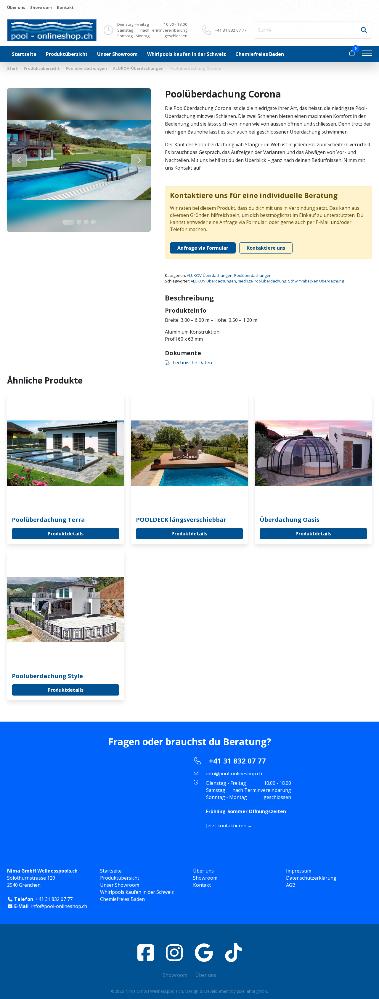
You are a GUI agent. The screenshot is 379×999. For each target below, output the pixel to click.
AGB (291, 885)
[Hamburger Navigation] (367, 54)
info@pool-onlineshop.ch (234, 773)
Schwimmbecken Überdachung (316, 281)
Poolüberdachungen (86, 68)
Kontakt (65, 7)
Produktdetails (65, 533)
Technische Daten (192, 362)
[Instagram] (174, 952)
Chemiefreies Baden (259, 54)
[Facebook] (146, 952)
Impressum (298, 871)
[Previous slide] (19, 160)
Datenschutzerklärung (311, 878)
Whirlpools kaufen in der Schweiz (186, 54)
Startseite (24, 54)
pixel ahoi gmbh (252, 991)
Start (12, 68)
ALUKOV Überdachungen (213, 281)
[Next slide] (138, 160)
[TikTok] (233, 952)
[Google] (203, 952)
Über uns (16, 7)
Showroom (41, 7)
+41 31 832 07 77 (231, 30)
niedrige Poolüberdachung (262, 281)
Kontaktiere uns (266, 248)
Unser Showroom (117, 54)
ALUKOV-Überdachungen (138, 68)
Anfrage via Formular (202, 248)
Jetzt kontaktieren (226, 825)
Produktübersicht (67, 54)
